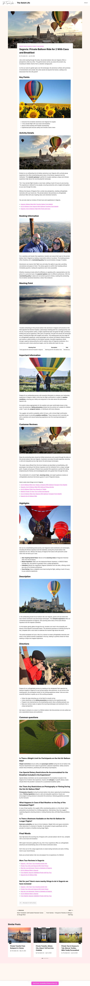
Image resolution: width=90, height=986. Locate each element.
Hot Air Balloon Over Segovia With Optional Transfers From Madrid (39, 206)
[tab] (42, 958)
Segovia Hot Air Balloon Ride (29, 496)
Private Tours (23, 46)
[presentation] (19, 935)
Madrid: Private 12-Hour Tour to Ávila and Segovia (35, 491)
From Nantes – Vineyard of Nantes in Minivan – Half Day (59, 912)
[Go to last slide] (10, 942)
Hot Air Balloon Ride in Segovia (29, 870)
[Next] (80, 942)
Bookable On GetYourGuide (29, 902)
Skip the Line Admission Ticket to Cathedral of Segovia (36, 868)
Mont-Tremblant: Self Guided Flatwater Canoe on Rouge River (30, 912)
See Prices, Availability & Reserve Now (44, 983)
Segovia (30, 46)
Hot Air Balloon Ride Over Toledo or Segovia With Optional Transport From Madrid (44, 484)
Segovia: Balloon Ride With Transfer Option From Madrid (37, 204)
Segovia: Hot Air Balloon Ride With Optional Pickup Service (37, 487)
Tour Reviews (40, 46)
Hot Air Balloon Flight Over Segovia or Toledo (33, 489)
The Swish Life (24, 56)
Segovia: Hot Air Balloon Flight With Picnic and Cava (35, 208)
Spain (34, 46)
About (86, 2)
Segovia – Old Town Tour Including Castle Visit (34, 863)
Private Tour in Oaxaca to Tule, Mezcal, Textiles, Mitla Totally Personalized (70, 948)
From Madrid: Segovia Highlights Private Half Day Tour (36, 872)
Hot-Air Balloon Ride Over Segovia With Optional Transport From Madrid (41, 494)
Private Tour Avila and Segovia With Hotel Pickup (34, 866)
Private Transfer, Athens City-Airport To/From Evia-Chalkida (45, 948)
